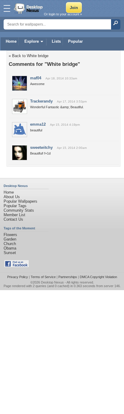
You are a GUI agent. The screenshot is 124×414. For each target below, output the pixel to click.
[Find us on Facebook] (16, 266)
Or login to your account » (63, 14)
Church (10, 243)
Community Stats (19, 210)
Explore (31, 41)
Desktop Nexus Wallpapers (29, 8)
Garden (10, 239)
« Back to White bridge (28, 56)
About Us (12, 197)
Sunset (10, 252)
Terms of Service (43, 277)
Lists (56, 41)
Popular (75, 41)
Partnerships (67, 277)
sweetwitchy (41, 147)
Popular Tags (15, 206)
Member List (14, 215)
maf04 (35, 78)
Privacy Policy (17, 277)
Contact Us (13, 219)
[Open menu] (7, 8)
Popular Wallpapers (20, 201)
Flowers (10, 234)
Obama (10, 248)
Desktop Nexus (52, 282)
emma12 (38, 124)
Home (11, 41)
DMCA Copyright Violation (98, 277)
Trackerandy (41, 101)
